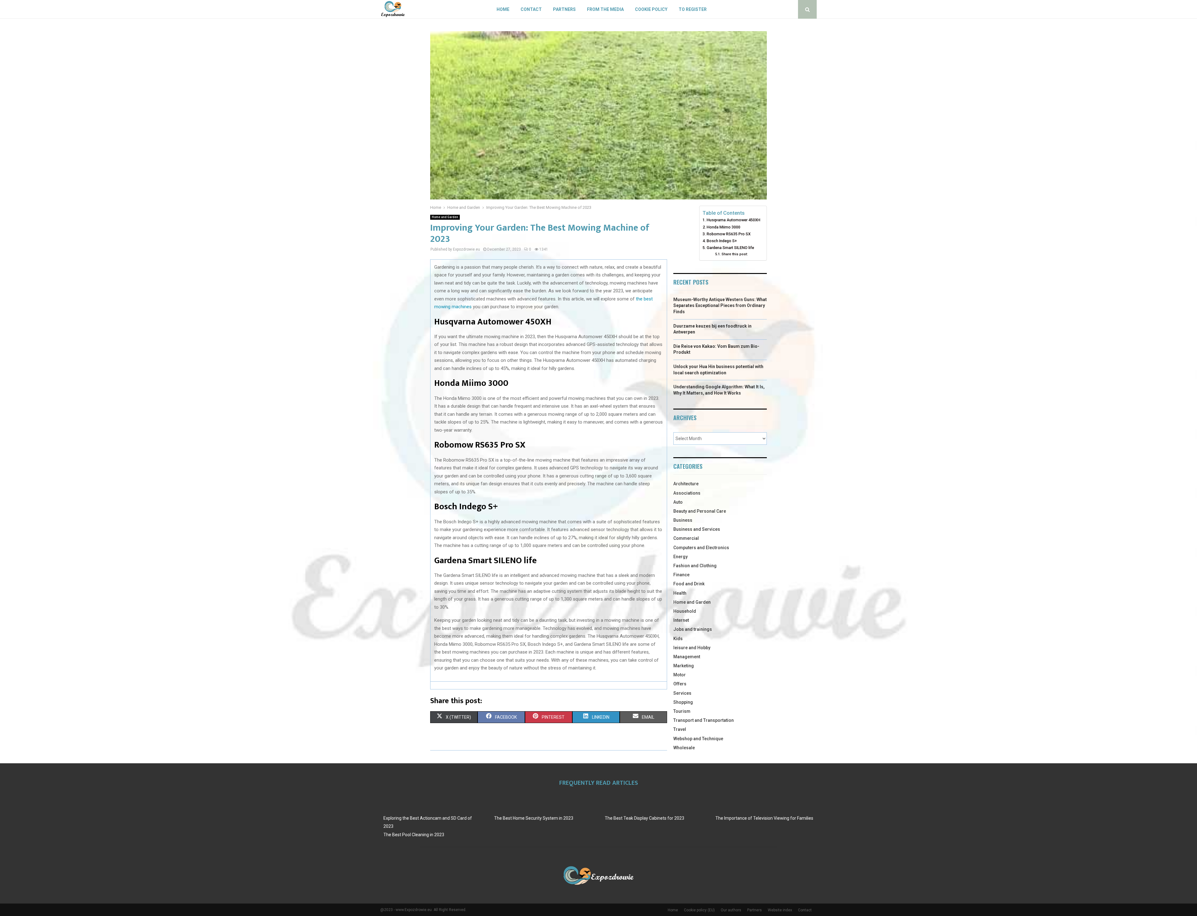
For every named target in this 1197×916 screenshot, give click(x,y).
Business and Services (696, 529)
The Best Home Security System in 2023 (533, 818)
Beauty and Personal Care (699, 511)
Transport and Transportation (703, 720)
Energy (680, 556)
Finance (681, 574)
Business (682, 520)
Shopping (683, 702)
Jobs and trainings (692, 629)
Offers (679, 683)
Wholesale (684, 747)
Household (684, 611)
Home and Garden (445, 217)
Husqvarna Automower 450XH (733, 220)
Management (686, 656)
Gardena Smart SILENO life (730, 247)
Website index (780, 910)
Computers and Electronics (701, 547)
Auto (678, 502)
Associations (686, 493)
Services (682, 693)
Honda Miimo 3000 (723, 227)
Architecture (686, 483)
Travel (679, 729)
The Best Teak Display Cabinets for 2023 (644, 818)
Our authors (731, 910)
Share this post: (735, 254)
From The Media (605, 9)
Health (679, 593)
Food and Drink (688, 583)
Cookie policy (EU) (699, 910)
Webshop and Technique (698, 738)
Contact (531, 9)
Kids (678, 638)
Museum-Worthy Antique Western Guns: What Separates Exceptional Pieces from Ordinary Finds (720, 305)
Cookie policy (651, 9)
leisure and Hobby (691, 647)
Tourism (681, 711)
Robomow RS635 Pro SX (729, 234)
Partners (564, 9)
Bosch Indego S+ (722, 240)
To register (693, 9)
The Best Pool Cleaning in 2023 (413, 834)
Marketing (683, 665)
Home (503, 9)
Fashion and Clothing (695, 565)
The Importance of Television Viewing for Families (764, 818)
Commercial (686, 538)
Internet (681, 620)
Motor (679, 674)
